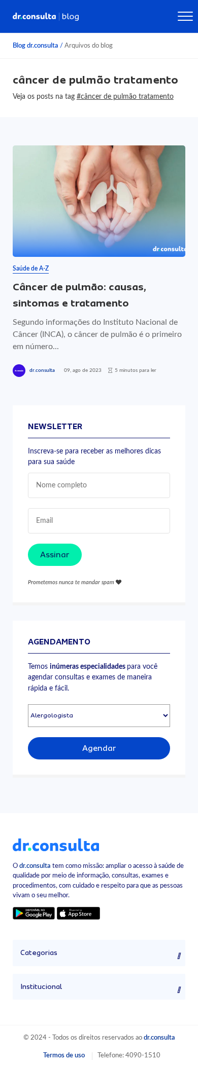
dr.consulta (42, 370)
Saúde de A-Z (31, 268)
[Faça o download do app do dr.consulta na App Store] (78, 913)
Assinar (55, 554)
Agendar (99, 748)
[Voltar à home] (56, 845)
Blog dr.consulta (35, 46)
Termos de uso (64, 1055)
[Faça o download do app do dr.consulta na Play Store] (34, 913)
